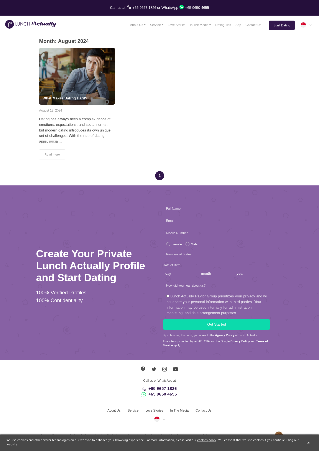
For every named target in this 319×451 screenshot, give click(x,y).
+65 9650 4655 (162, 394)
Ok (309, 443)
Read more (52, 154)
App (238, 25)
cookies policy (206, 440)
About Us (136, 25)
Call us (116, 8)
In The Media (199, 25)
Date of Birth (171, 265)
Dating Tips (223, 25)
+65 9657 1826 (162, 388)
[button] (306, 25)
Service (155, 25)
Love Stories (177, 25)
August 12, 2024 (50, 110)
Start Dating (281, 25)
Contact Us (253, 25)
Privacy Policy (240, 341)
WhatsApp (169, 8)
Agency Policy (224, 335)
